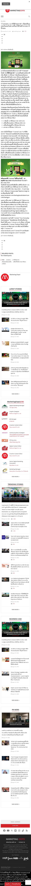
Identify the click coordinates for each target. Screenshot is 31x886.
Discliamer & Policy (5, 869)
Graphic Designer (14, 411)
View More (15, 476)
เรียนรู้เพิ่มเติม (16, 884)
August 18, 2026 (15, 542)
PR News (3, 21)
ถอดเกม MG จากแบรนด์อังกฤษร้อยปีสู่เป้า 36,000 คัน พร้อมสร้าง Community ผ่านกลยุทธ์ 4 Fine (20, 524)
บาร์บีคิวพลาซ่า (15, 259)
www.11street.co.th (13, 222)
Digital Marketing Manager (17, 405)
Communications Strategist (17, 432)
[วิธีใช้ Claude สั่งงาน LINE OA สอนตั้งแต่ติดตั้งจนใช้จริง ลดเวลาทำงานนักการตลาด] (5, 566)
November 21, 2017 (6, 31)
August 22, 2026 (15, 682)
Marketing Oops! (17, 31)
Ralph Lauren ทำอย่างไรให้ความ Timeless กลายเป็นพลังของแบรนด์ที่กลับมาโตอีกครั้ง (20, 689)
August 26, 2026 (15, 362)
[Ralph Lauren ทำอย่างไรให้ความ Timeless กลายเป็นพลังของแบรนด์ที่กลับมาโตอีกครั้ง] (5, 689)
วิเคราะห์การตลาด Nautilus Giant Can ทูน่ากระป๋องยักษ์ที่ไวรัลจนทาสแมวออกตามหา (20, 538)
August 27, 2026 (6, 314)
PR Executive (13, 440)
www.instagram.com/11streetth (15, 233)
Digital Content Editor (15, 446)
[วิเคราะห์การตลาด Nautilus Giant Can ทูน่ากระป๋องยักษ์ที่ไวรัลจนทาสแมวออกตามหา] (5, 537)
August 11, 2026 (15, 571)
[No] (21, 884)
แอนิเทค (4, 263)
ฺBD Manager (13, 419)
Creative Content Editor (16, 425)
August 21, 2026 (15, 586)
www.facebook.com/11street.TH (11, 231)
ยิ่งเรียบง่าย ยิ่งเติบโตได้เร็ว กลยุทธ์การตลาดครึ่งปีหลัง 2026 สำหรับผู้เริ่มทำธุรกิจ (19, 344)
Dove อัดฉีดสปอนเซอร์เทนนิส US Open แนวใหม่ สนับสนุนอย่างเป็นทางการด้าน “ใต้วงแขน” (19, 383)
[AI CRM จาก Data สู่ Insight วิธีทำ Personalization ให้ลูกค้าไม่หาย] (5, 320)
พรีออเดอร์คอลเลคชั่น (6, 261)
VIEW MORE (15, 394)
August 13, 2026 (15, 557)
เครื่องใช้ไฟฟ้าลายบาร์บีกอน (19, 261)
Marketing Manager (15, 469)
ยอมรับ (8, 884)
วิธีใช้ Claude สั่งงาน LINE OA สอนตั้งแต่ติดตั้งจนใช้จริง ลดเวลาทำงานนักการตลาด (20, 566)
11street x (8, 259)
